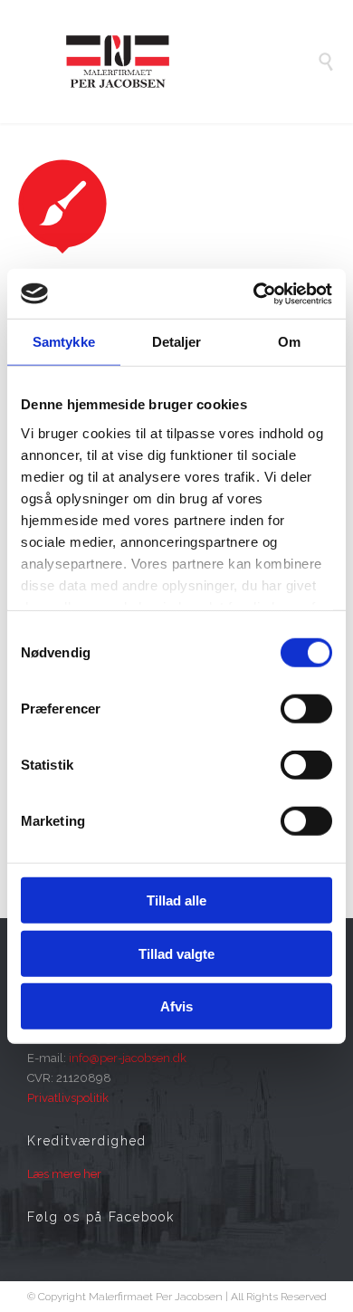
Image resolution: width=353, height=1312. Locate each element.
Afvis (176, 1006)
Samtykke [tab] (64, 342)
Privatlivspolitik (68, 1098)
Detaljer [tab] (177, 342)
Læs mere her (64, 1174)
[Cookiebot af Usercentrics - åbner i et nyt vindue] (254, 293)
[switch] (306, 708)
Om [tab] (289, 342)
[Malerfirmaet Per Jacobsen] (190, 61)
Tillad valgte (176, 953)
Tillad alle (176, 900)
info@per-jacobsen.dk (127, 1058)
